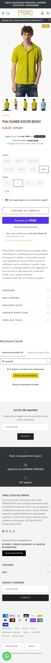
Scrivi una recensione (25, 375)
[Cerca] (9, 13)
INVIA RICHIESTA (14, 553)
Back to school (18, 636)
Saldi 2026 (35, 632)
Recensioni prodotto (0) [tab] (12, 352)
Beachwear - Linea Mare (11, 632)
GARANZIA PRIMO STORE (15, 312)
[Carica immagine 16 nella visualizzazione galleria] (25, 60)
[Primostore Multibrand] (25, 13)
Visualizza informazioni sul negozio (19, 240)
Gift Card (5, 636)
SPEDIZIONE (8, 290)
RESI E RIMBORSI (10, 297)
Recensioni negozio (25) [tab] (38, 352)
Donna (25, 628)
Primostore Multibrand (17, 653)
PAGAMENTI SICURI (12, 305)
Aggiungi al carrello (25, 210)
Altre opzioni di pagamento (25, 227)
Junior (33, 628)
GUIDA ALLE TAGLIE (12, 320)
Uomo (17, 628)
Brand (26, 632)
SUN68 (5, 115)
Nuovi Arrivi (6, 628)
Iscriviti (25, 436)
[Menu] (3, 13)
